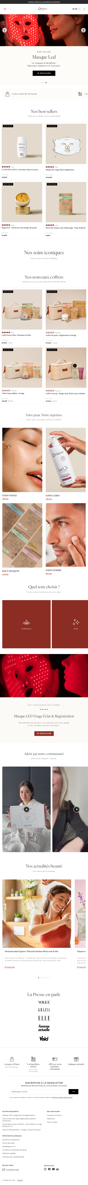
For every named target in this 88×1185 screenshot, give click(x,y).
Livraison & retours (54, 1115)
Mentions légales (9, 1153)
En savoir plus (10, 967)
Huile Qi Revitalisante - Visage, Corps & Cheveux (21, 1130)
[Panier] (84, 9)
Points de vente (8, 1143)
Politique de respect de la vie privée (62, 1097)
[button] (6, 167)
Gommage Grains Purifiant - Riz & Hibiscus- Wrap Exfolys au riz (22, 1125)
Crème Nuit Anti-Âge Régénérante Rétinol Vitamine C (19, 1120)
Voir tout (5, 499)
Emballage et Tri (8, 1146)
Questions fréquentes (10, 1140)
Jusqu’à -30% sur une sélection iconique (44, 2)
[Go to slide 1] (41, 82)
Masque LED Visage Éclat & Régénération (18, 1115)
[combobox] (74, 9)
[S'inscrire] (73, 1091)
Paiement (51, 1119)
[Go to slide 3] (46, 82)
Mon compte (52, 1122)
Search (20, 1180)
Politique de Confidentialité (13, 1157)
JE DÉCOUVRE (44, 73)
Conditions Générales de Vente (14, 1150)
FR (75, 9)
